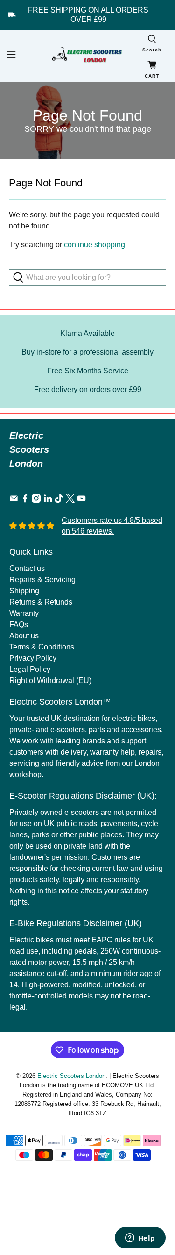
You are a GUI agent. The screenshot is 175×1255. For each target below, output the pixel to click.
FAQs (18, 624)
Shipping (24, 591)
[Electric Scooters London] (88, 55)
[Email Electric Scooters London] (13, 500)
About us (24, 636)
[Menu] (10, 56)
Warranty (24, 613)
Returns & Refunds (40, 602)
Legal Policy (29, 669)
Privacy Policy (32, 658)
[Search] (21, 278)
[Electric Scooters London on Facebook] (25, 500)
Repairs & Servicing (42, 580)
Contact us (27, 568)
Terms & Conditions (41, 647)
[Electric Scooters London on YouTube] (81, 500)
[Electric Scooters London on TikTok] (59, 500)
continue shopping (94, 245)
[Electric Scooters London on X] (70, 500)
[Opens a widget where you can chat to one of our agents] (140, 1238)
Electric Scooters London (71, 1075)
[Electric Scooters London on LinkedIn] (47, 500)
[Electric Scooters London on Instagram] (36, 500)
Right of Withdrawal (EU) (50, 681)
